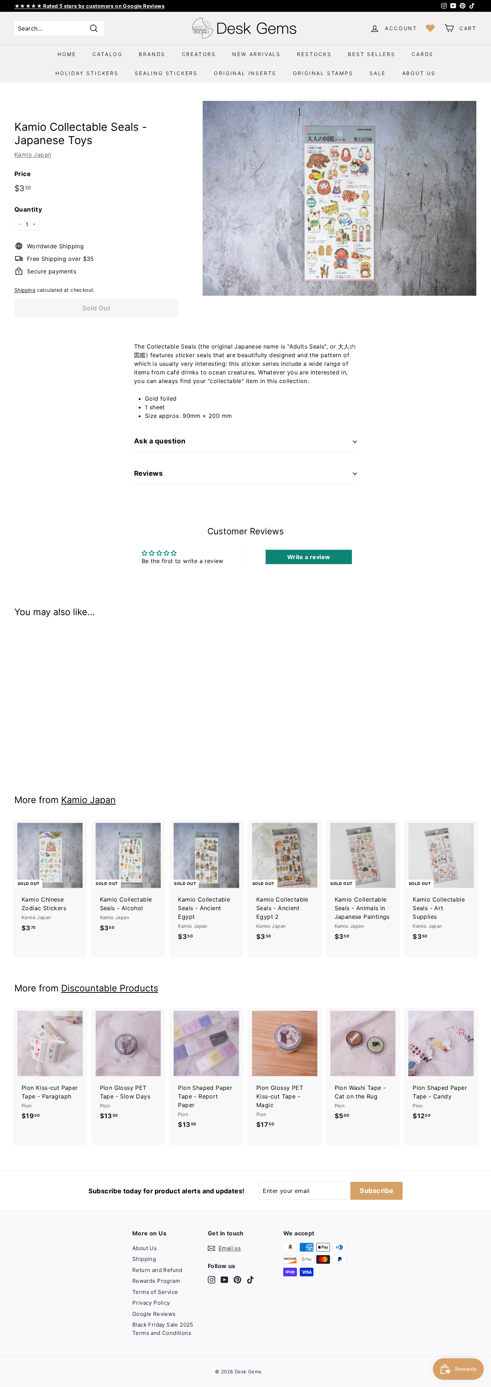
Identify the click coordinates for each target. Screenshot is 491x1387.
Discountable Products (109, 988)
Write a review (308, 557)
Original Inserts (245, 73)
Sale (378, 73)
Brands (152, 54)
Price (22, 174)
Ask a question (160, 441)
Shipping (24, 290)
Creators (199, 54)
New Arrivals (256, 54)
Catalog (107, 54)
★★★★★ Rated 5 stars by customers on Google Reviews (89, 6)
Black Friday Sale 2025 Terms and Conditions (162, 1328)
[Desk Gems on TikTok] (250, 1280)
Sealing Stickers (166, 73)
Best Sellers (371, 54)
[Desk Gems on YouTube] (224, 1280)
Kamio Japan (32, 154)
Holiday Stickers (87, 73)
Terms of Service (155, 1292)
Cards (422, 54)
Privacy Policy (151, 1302)
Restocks (314, 54)
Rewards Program (156, 1280)
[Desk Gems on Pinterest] (237, 1280)
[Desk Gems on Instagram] (211, 1280)
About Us (419, 73)
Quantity (28, 209)
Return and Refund (157, 1270)
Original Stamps (323, 73)
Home (67, 54)
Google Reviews (154, 1313)
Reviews (148, 473)
